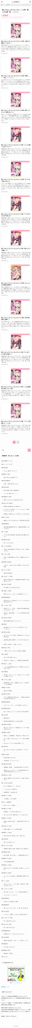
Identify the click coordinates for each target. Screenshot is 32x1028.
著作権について (5, 987)
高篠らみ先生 (6, 732)
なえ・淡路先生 (7, 802)
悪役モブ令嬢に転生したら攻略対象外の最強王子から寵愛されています (16, 580)
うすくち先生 (6, 570)
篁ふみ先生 (6, 754)
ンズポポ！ (16, 2)
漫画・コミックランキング (16, 982)
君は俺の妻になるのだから (10, 757)
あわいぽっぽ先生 (8, 503)
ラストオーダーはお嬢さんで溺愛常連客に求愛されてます (16, 877)
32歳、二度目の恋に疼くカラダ (11, 483)
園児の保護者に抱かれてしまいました (12, 621)
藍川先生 (5, 467)
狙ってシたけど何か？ (9, 542)
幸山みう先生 (6, 647)
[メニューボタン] (2, 2)
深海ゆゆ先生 (6, 708)
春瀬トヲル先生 (7, 858)
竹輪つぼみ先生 (7, 764)
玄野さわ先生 (6, 632)
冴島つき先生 (6, 694)
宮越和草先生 (6, 930)
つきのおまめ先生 (8, 783)
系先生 (5, 624)
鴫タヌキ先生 (6, 687)
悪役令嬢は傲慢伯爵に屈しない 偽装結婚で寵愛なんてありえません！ (16, 527)
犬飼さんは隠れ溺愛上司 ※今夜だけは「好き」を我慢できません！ (16, 550)
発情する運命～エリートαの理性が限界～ (13, 829)
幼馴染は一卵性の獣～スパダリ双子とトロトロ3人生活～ (17, 514)
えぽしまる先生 (7, 584)
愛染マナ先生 (6, 474)
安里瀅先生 (6, 523)
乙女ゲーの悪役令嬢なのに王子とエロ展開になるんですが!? (16, 558)
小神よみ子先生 (7, 617)
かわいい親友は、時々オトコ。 (11, 471)
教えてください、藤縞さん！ (10, 805)
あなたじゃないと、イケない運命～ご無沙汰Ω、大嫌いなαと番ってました (16, 884)
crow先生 (5, 654)
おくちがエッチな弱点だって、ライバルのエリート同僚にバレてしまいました (16, 510)
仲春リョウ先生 (7, 808)
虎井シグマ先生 (7, 795)
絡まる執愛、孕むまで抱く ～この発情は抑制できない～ (16, 855)
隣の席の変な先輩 (8, 573)
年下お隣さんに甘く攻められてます (12, 587)
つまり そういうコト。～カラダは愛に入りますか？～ (16, 705)
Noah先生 (5, 839)
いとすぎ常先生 (7, 546)
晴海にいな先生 (7, 865)
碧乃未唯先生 (6, 480)
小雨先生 (5, 671)
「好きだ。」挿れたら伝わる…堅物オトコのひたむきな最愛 (16, 566)
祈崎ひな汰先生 (7, 562)
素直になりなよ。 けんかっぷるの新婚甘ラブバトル (15, 594)
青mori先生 (6, 487)
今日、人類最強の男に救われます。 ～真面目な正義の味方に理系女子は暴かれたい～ (16, 698)
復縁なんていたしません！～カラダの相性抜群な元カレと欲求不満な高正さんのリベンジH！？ (16, 771)
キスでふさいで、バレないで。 (11, 895)
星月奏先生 (6, 898)
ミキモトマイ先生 (8, 917)
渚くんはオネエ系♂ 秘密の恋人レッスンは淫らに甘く (16, 814)
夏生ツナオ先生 (7, 818)
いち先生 (5, 531)
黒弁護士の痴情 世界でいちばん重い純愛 (13, 721)
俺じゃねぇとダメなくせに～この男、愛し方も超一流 (16, 908)
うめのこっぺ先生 (8, 576)
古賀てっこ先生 (7, 663)
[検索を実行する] (29, 450)
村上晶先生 (6, 937)
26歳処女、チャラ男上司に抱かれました (13, 811)
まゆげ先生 (6, 911)
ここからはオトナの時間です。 (11, 789)
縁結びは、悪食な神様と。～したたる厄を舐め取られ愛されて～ (16, 613)
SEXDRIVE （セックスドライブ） (11, 760)
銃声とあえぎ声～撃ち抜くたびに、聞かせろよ (14, 835)
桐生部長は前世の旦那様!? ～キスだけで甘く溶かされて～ (16, 640)
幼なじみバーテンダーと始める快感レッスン (14, 743)
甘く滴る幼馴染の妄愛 (9, 861)
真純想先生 (5, 15)
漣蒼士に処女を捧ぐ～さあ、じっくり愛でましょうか (16, 940)
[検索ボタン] (30, 2)
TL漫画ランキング (8, 460)
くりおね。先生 (7, 605)
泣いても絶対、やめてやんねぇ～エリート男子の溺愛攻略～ (16, 739)
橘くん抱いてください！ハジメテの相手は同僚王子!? (16, 892)
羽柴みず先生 (6, 852)
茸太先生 (5, 746)
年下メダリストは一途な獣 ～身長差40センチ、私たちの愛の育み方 (17, 636)
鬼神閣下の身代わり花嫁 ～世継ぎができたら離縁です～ (16, 848)
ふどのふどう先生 (8, 888)
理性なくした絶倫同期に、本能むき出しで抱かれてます (16, 735)
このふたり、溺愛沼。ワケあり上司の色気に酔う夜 (15, 914)
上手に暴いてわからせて (9, 947)
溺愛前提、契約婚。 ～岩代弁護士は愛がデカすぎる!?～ (16, 767)
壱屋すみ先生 (6, 539)
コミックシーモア (8, 464)
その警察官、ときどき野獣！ (10, 798)
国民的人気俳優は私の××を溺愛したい (12, 506)
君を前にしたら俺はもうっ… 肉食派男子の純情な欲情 (16, 660)
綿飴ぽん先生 (6, 950)
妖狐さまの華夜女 (8, 690)
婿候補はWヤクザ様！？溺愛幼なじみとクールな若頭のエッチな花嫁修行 (16, 683)
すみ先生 (5, 715)
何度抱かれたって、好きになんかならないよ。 (14, 934)
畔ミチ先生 (6, 517)
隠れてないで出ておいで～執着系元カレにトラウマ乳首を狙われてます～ (16, 728)
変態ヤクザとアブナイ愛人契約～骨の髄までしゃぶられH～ (16, 869)
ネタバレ (5, 956)
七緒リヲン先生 (7, 826)
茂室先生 (5, 943)
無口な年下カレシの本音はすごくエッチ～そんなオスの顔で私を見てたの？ (16, 601)
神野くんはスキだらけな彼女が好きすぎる (13, 500)
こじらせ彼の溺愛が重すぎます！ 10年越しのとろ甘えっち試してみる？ (17, 667)
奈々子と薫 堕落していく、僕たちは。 (12, 786)
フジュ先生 (6, 881)
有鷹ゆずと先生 (7, 496)
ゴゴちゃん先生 (7, 679)
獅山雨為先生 (6, 702)
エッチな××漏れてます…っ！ (10, 493)
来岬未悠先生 (6, 597)
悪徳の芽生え (7, 718)
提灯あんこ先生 (7, 775)
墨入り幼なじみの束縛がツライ (11, 477)
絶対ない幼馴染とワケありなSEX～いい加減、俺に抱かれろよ (16, 779)
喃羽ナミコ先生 (7, 832)
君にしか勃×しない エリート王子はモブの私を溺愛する (16, 711)
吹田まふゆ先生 (7, 873)
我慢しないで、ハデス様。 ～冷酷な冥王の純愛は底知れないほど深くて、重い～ (16, 609)
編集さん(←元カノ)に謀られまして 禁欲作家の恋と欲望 (16, 520)
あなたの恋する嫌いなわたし (10, 657)
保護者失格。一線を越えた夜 (10, 792)
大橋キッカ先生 (7, 590)
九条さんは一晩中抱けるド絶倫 (11, 901)
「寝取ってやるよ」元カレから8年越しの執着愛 (15, 650)
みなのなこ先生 (7, 924)
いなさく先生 (6, 554)
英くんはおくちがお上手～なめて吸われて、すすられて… (16, 750)
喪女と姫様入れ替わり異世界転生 (11, 490)
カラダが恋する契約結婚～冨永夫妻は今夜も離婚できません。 (16, 535)
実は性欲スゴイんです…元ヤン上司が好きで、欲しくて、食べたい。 (16, 628)
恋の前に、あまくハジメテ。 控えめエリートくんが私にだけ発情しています (16, 675)
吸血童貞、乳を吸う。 (9, 953)
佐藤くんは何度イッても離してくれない (13, 644)
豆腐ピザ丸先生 (7, 724)
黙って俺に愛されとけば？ (10, 921)
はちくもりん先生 (8, 845)
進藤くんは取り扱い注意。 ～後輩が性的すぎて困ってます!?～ (16, 822)
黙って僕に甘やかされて (9, 927)
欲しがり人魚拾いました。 (10, 842)
